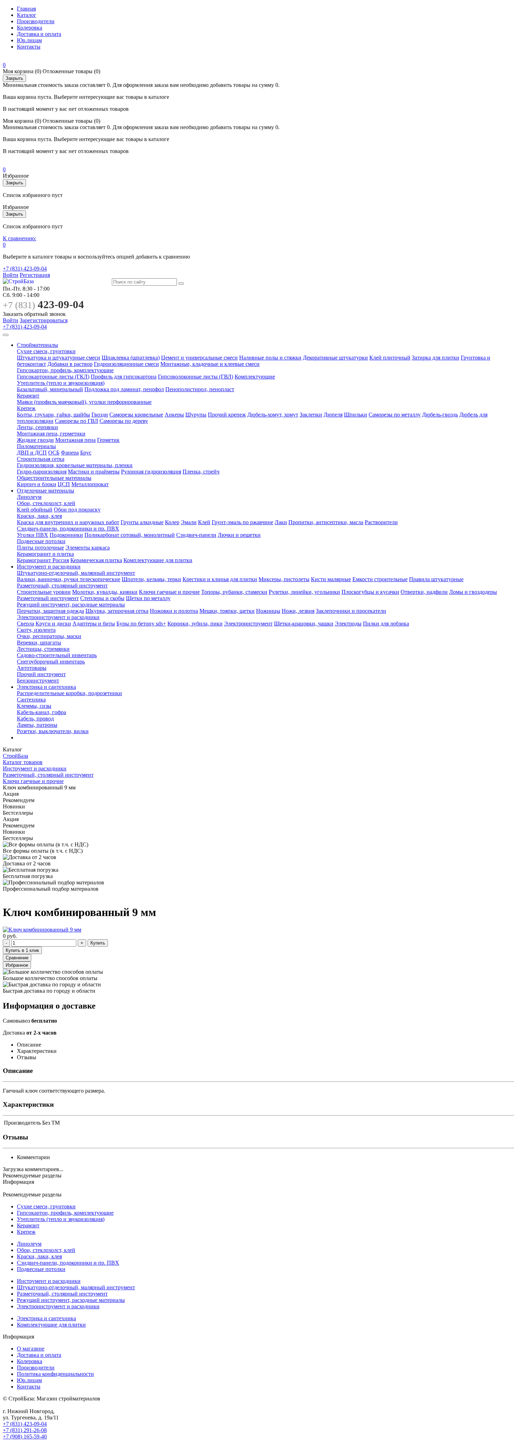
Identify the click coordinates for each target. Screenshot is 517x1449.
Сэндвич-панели (196, 535)
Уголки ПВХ (32, 535)
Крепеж (26, 408)
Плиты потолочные (40, 548)
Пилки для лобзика (386, 624)
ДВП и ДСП (32, 453)
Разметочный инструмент (48, 598)
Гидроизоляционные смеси (126, 364)
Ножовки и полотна (174, 611)
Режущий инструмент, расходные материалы (71, 605)
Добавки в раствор (69, 364)
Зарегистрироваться (44, 320)
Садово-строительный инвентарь (57, 655)
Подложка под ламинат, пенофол (124, 389)
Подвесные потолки (41, 541)
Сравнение (17, 957)
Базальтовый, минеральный (50, 389)
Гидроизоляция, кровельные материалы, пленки (75, 465)
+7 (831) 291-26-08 (25, 1430)
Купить (97, 943)
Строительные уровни (44, 592)
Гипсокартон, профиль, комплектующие (65, 370)
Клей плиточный (389, 358)
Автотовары (31, 668)
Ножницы (268, 611)
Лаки (281, 522)
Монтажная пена (75, 440)
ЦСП (64, 484)
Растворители (381, 522)
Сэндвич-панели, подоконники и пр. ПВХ (68, 529)
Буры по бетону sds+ (141, 624)
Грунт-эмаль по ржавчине (242, 522)
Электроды (348, 624)
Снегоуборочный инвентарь (51, 662)
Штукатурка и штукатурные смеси (58, 358)
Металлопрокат (90, 484)
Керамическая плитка (96, 560)
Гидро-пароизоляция (41, 472)
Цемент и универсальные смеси (199, 358)
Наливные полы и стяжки (270, 358)
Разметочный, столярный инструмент (62, 586)
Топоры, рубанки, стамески (234, 592)
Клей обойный (34, 510)
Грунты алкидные (142, 522)
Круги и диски (53, 624)
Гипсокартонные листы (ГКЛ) (53, 377)
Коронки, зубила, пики (195, 624)
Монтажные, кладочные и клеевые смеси (210, 364)
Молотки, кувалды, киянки (105, 592)
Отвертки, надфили (424, 592)
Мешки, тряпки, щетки (227, 611)
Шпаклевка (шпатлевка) (131, 358)
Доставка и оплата (39, 34)
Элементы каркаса (87, 548)
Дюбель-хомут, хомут (272, 415)
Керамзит (28, 396)
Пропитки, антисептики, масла (325, 522)
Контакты (28, 47)
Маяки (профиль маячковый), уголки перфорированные (84, 402)
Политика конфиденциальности (55, 1374)
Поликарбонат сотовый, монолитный (129, 535)
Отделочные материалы (45, 491)
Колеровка (29, 28)
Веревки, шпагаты (39, 643)
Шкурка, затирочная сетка (116, 611)
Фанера (70, 453)
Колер (172, 522)
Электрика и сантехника (46, 687)
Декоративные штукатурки (335, 358)
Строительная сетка (40, 459)
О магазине (30, 1349)
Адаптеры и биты (93, 624)
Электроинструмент (248, 624)
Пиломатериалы (36, 446)
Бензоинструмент (38, 681)
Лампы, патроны (37, 725)
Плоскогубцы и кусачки (370, 592)
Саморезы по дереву (124, 421)
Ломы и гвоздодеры (473, 592)
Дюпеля (333, 415)
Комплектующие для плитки (157, 560)
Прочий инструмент (41, 674)
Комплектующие (255, 377)
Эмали (189, 522)
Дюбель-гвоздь (440, 415)
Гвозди (99, 415)
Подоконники (66, 535)
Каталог (26, 15)
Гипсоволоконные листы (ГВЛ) (195, 377)
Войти (10, 275)
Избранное (17, 965)
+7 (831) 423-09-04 (25, 269)
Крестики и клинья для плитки (220, 579)
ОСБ (53, 453)
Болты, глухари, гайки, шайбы (53, 415)
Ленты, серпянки (37, 427)
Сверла (25, 624)
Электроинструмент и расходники (58, 617)
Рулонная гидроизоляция (151, 472)
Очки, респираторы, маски (49, 636)
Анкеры (174, 415)
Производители (36, 21)
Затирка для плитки (435, 358)
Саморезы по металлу (395, 415)
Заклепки (311, 415)
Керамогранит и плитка (45, 554)
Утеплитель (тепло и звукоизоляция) (60, 383)
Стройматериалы (37, 345)
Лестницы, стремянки (43, 649)
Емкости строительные (380, 579)
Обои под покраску (77, 510)
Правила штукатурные (436, 579)
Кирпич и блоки (36, 484)
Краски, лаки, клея (39, 516)
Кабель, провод (35, 719)
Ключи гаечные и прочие (169, 592)
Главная (26, 9)
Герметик (108, 440)
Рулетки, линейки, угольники (304, 592)
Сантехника (31, 700)
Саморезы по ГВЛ (76, 421)
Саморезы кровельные (136, 415)
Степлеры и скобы (102, 598)
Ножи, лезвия (298, 611)
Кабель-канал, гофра (41, 712)
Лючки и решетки (239, 535)
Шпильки (355, 415)
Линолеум (29, 497)
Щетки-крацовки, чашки (303, 624)
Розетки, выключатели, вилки (53, 731)
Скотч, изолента (36, 630)
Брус (85, 453)
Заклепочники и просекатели (351, 611)
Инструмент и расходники (49, 567)
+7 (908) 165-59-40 (25, 1437)
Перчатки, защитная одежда (50, 611)
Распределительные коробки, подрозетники (69, 693)
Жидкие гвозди (35, 440)
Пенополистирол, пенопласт (199, 389)
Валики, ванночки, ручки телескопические (68, 579)
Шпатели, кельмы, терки (151, 579)
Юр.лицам (29, 40)
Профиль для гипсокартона (124, 377)
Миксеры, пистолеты (283, 579)
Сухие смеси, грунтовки (46, 351)
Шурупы (195, 415)
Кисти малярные (331, 579)
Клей (204, 522)
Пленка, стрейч (201, 472)
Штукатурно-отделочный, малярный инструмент (76, 573)
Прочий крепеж (227, 415)
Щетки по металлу (148, 598)
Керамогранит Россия (43, 560)
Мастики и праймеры (94, 472)
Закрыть (14, 78)
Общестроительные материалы (54, 478)
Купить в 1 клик (22, 950)
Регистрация (35, 275)
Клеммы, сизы (34, 706)
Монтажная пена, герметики (51, 434)
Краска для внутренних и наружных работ (68, 522)
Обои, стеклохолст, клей (46, 503)
